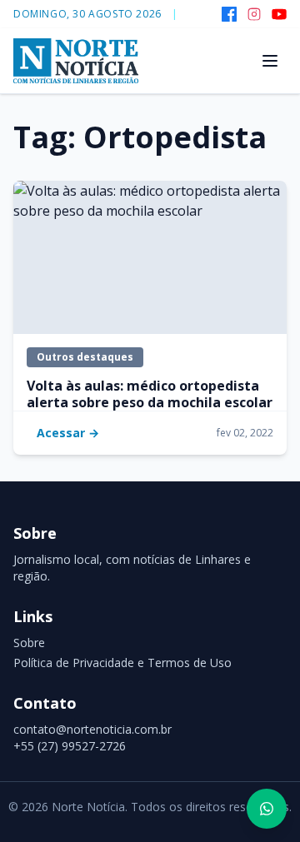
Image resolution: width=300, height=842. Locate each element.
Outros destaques (85, 357)
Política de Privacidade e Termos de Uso (122, 662)
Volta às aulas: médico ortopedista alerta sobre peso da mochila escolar (149, 394)
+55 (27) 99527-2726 (69, 746)
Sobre (29, 642)
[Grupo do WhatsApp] (267, 809)
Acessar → (68, 433)
